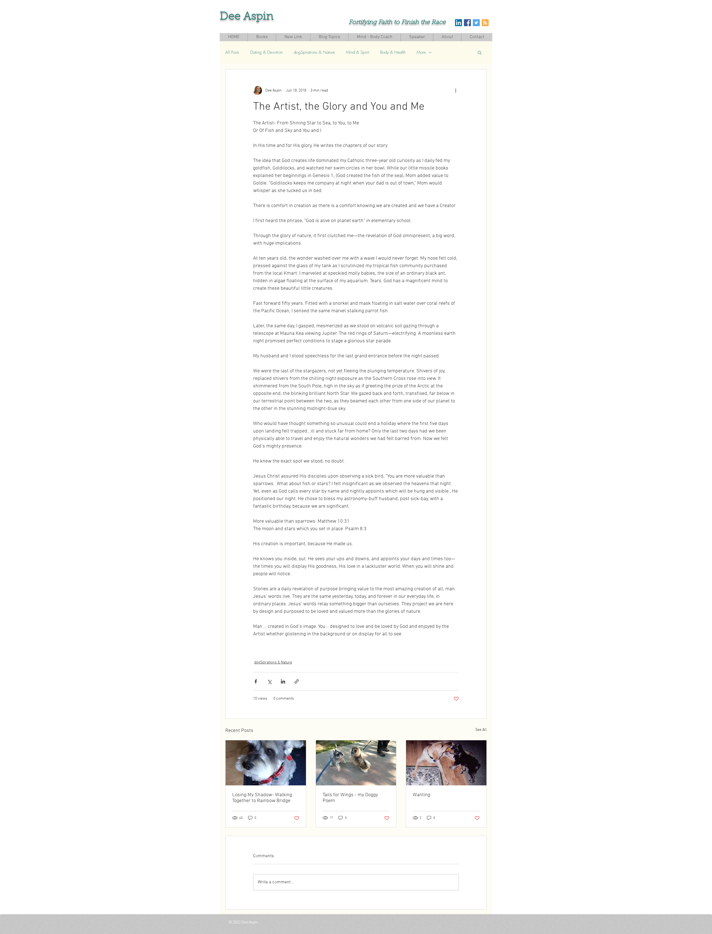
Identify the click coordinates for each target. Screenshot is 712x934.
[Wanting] (446, 762)
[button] (479, 52)
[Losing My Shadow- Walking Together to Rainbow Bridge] (266, 762)
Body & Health (393, 52)
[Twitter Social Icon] (476, 22)
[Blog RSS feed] (485, 23)
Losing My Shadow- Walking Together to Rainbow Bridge (262, 798)
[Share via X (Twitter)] (269, 681)
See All (481, 729)
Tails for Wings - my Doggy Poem (350, 798)
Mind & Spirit (357, 52)
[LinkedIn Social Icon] (458, 22)
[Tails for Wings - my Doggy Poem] (356, 762)
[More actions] (455, 90)
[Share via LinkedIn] (283, 681)
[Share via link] (296, 681)
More (421, 52)
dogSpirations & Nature (314, 52)
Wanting (421, 795)
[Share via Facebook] (255, 681)
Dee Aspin (246, 16)
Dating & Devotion (266, 52)
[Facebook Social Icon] (467, 22)
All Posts (232, 52)
